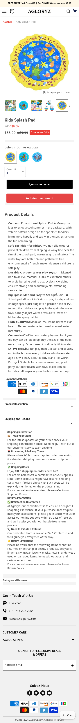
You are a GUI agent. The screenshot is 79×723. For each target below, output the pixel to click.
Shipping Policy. (17, 494)
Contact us (60, 533)
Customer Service (23, 447)
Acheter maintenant (39, 198)
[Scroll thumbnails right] (71, 106)
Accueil (7, 21)
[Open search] (68, 11)
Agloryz (14, 125)
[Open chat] (12, 11)
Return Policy (15, 568)
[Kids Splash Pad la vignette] (11, 105)
